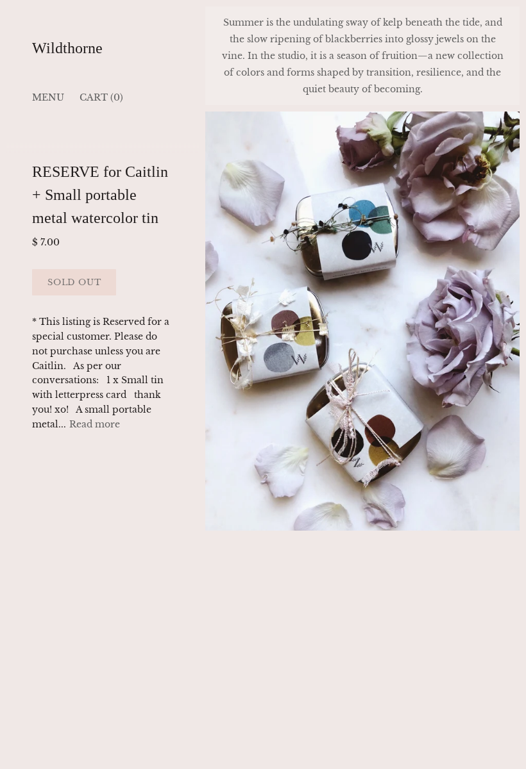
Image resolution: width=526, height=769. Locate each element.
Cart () (101, 97)
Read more (94, 424)
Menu (48, 97)
